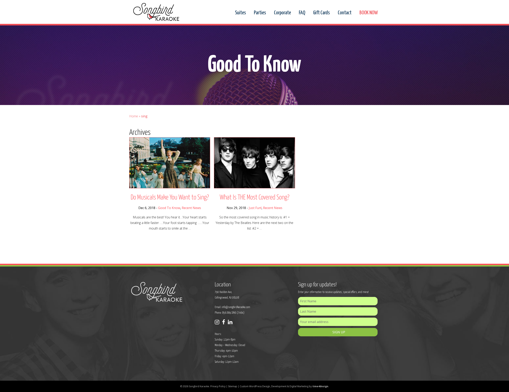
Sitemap (232, 386)
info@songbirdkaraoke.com (236, 307)
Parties (260, 13)
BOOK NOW (368, 13)
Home (133, 116)
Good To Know (169, 208)
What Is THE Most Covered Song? (254, 197)
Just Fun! (255, 208)
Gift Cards (321, 13)
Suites (240, 13)
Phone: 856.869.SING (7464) (229, 312)
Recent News (191, 208)
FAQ (302, 13)
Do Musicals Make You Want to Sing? (170, 197)
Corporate (282, 13)
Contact (345, 13)
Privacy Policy (217, 386)
